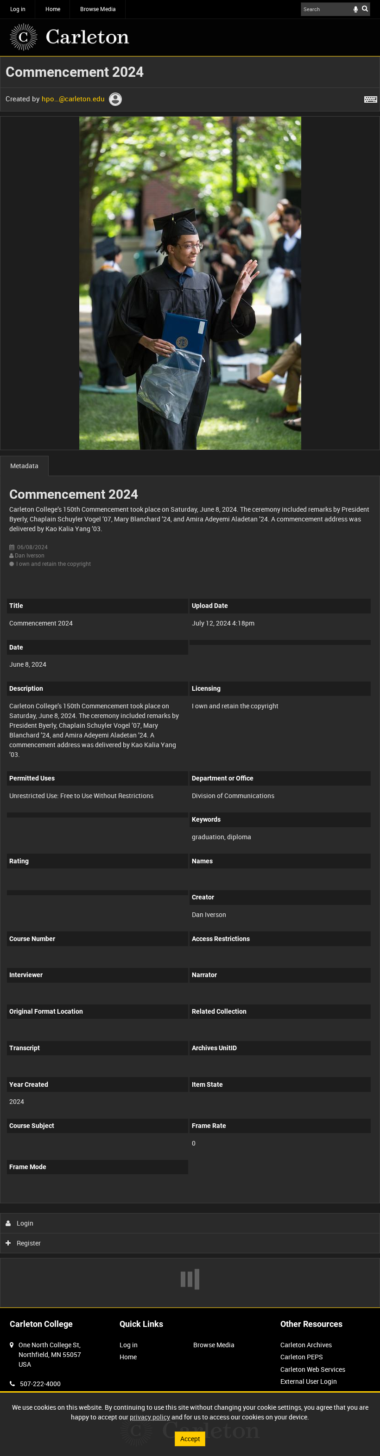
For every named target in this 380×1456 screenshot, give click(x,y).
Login (24, 1223)
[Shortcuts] (370, 97)
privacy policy (150, 1417)
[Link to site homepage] (69, 37)
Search (365, 8)
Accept (190, 1438)
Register (28, 1243)
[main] (190, 681)
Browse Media (98, 8)
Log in (17, 8)
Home (52, 8)
